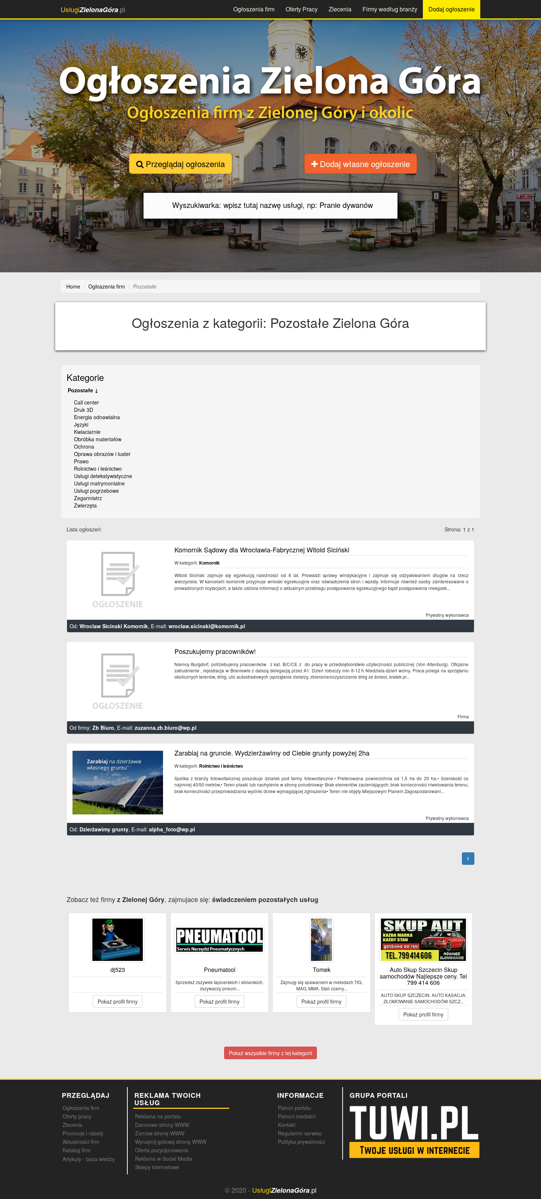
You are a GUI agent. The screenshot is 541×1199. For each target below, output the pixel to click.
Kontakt (287, 1124)
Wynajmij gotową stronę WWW (170, 1141)
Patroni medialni (296, 1116)
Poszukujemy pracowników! (215, 651)
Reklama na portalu (158, 1116)
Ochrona (84, 446)
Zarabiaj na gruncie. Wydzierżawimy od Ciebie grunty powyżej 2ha (271, 752)
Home (73, 286)
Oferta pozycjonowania (161, 1150)
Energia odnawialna (97, 417)
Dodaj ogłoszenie (451, 9)
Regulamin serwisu (300, 1133)
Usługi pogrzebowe (96, 490)
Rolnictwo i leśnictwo (98, 468)
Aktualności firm (81, 1141)
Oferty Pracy (302, 9)
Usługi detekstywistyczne (103, 476)
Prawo (81, 461)
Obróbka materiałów (97, 439)
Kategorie (85, 377)
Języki (81, 424)
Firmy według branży (390, 9)
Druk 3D (83, 409)
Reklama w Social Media (163, 1158)
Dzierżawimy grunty (103, 829)
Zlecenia (340, 9)
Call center (86, 402)
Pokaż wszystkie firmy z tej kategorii (270, 1053)
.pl (93, 9)
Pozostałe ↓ (83, 390)
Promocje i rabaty (83, 1133)
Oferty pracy (77, 1116)
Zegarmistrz (88, 498)
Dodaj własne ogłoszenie (364, 163)
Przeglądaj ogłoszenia (184, 163)
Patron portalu (294, 1107)
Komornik (209, 562)
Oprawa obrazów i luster (102, 453)
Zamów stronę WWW (159, 1133)
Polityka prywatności (301, 1141)
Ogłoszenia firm (254, 9)
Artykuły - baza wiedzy (89, 1159)
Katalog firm (77, 1150)
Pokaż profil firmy (118, 1001)
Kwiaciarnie (87, 431)
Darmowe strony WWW (162, 1124)
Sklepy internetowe (157, 1167)
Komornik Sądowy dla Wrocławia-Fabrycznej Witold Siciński (261, 549)
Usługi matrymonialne (99, 483)
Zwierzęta (85, 505)
